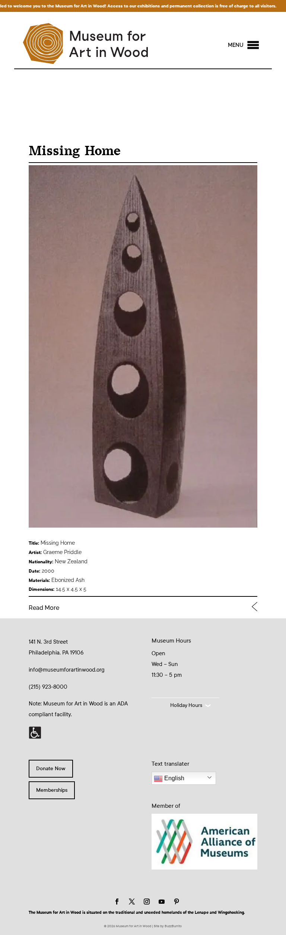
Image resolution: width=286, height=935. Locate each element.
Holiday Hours (186, 705)
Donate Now (51, 768)
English (173, 778)
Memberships (51, 790)
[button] (236, 45)
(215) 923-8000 (48, 686)
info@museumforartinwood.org (67, 669)
